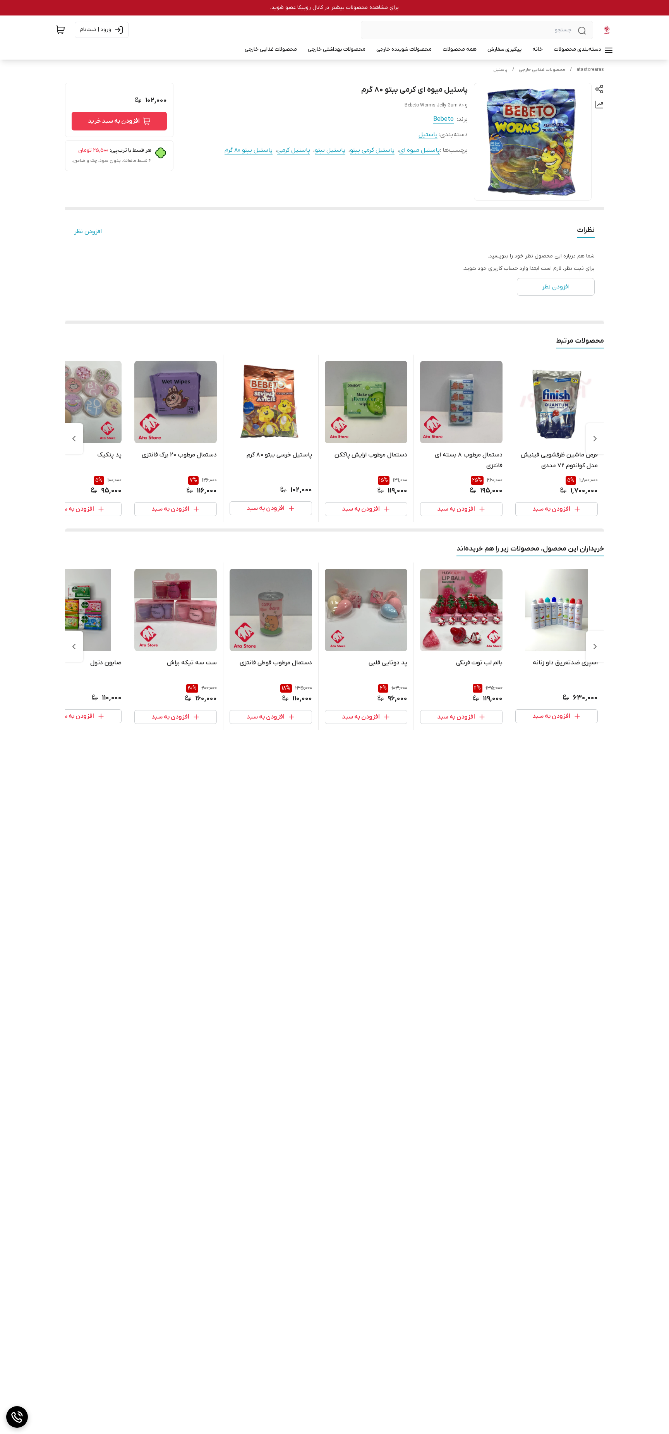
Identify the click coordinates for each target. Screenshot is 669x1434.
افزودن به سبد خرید (114, 121)
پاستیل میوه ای (419, 150)
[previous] (595, 438)
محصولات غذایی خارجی (542, 70)
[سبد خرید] (60, 29)
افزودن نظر (88, 231)
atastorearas (590, 70)
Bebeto (443, 119)
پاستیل (500, 70)
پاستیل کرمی (293, 150)
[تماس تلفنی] (17, 1417)
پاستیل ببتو (330, 150)
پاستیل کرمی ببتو (372, 150)
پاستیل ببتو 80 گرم (249, 150)
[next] (74, 438)
